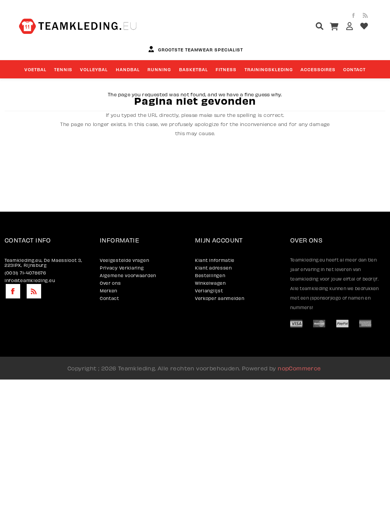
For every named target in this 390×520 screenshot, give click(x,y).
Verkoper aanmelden (220, 298)
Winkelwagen (210, 283)
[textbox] (305, 27)
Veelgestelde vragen (124, 260)
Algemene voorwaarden (128, 275)
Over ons (110, 283)
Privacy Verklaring (122, 267)
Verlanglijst (209, 290)
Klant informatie (215, 260)
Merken (108, 290)
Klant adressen (213, 267)
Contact (109, 298)
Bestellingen (210, 275)
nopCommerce (299, 368)
